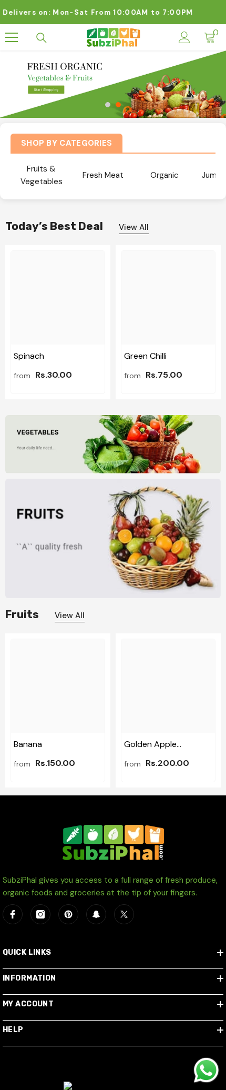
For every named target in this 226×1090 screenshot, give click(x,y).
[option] (113, 84)
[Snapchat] (96, 914)
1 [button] (107, 104)
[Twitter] (124, 914)
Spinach (29, 355)
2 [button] (118, 104)
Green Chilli (145, 355)
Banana (28, 744)
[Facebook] (13, 914)
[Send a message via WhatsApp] (206, 1070)
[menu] (11, 37)
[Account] (184, 37)
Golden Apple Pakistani (150, 745)
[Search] (41, 38)
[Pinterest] (68, 914)
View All (134, 227)
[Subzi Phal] (113, 444)
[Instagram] (40, 914)
